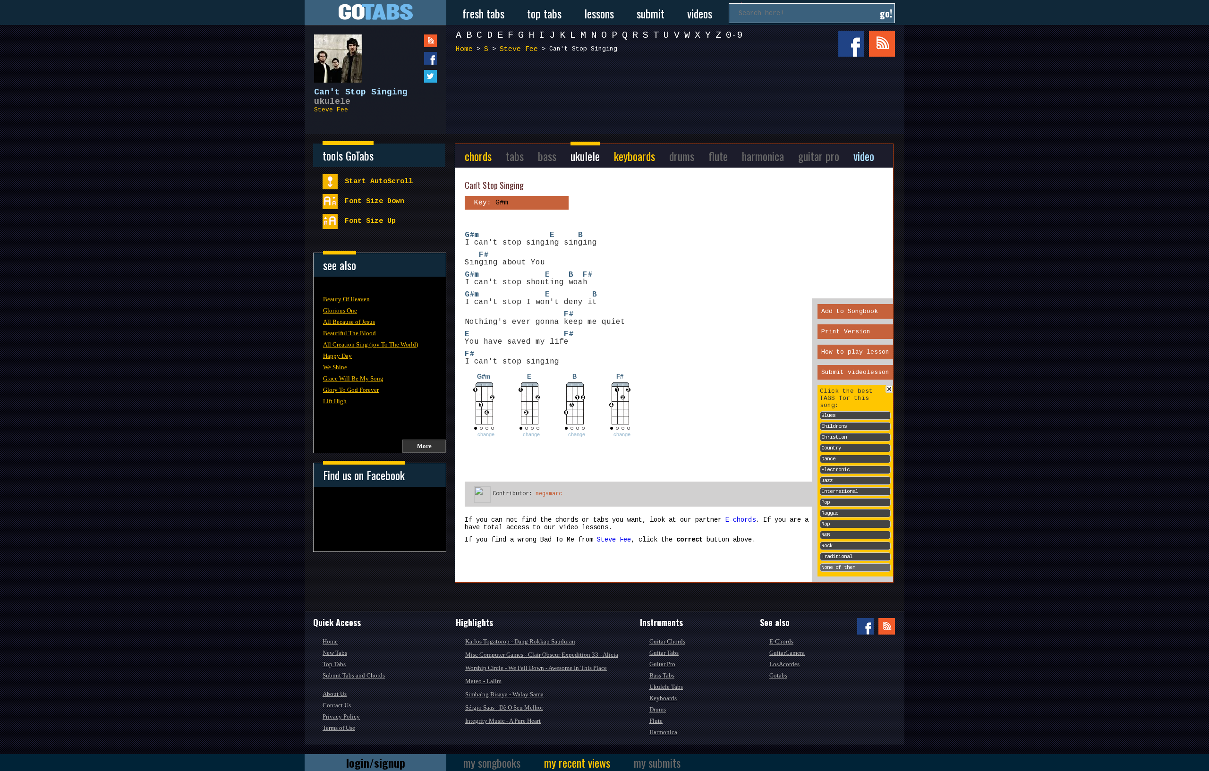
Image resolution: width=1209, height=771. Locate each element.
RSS (882, 44)
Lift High (335, 401)
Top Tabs (334, 664)
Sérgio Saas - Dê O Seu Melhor (504, 707)
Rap (825, 524)
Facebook (851, 44)
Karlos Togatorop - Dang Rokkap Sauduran (520, 641)
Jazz (827, 480)
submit (650, 13)
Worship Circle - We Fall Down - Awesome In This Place (536, 667)
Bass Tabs (661, 675)
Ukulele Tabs (666, 686)
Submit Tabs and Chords (354, 675)
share (411, 58)
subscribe (411, 40)
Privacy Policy (341, 716)
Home (464, 49)
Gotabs (778, 675)
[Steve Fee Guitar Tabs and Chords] (333, 54)
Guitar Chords (667, 641)
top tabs (544, 13)
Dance (828, 459)
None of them (838, 567)
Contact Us (337, 705)
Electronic (835, 470)
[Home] (375, 12)
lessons (599, 13)
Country (831, 448)
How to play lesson (855, 352)
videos (699, 13)
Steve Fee (331, 109)
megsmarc (549, 494)
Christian (834, 437)
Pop (825, 502)
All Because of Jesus (349, 321)
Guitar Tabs (664, 652)
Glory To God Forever (351, 389)
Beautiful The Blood (349, 333)
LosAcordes (784, 664)
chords (478, 155)
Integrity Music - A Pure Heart (503, 720)
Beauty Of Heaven (346, 299)
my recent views (577, 762)
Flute (656, 720)
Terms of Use (339, 727)
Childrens (834, 426)
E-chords (740, 520)
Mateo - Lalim (483, 681)
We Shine (335, 367)
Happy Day (337, 355)
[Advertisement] (678, 93)
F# (483, 255)
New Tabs (335, 652)
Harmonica (663, 732)
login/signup (375, 762)
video (863, 155)
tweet (411, 76)
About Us (335, 693)
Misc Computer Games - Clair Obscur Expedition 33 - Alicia (541, 654)
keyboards (634, 155)
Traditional (836, 556)
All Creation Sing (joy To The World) (370, 344)
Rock (827, 546)
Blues (828, 415)
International (839, 491)
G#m (472, 235)
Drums (657, 709)
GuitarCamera (787, 652)
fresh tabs (483, 13)
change (485, 434)
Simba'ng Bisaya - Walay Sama (504, 694)
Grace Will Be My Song (353, 378)
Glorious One (340, 310)
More (424, 445)
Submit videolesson (855, 372)
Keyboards (663, 698)
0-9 (734, 35)
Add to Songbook (849, 311)
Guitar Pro (662, 664)
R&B (825, 535)
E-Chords (781, 641)
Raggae (829, 513)
